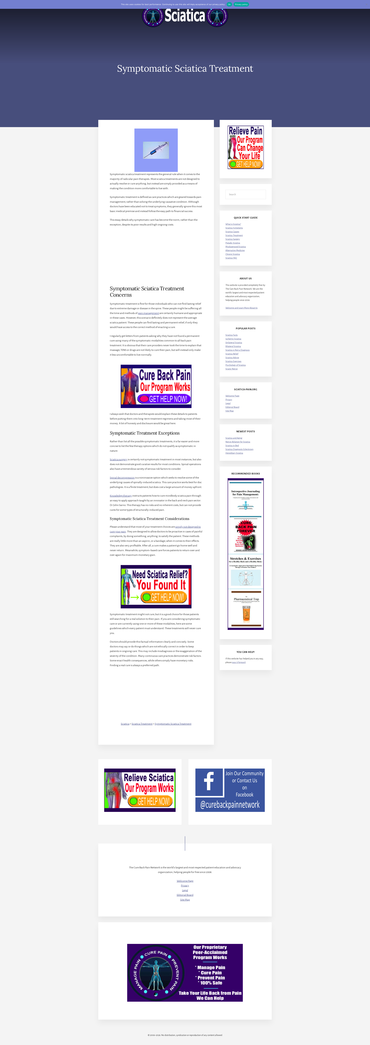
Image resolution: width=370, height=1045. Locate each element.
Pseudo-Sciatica (232, 243)
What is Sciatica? (233, 224)
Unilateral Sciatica (233, 342)
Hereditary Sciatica (234, 453)
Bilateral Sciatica (233, 346)
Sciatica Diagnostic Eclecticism (239, 449)
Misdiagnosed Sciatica (235, 247)
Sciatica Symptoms (234, 228)
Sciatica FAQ (231, 258)
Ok (229, 4)
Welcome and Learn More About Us (241, 308)
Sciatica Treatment (142, 723)
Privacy (228, 400)
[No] (366, 4)
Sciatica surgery (118, 459)
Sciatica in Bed (232, 445)
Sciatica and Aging (233, 438)
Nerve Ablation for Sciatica (237, 442)
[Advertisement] (156, 251)
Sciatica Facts (231, 335)
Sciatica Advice (232, 357)
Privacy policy (241, 4)
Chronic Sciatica (232, 254)
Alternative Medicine (235, 250)
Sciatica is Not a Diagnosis (237, 350)
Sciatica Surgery (232, 239)
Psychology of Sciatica (235, 365)
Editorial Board (232, 407)
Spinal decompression (122, 477)
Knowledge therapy (121, 495)
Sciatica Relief (231, 354)
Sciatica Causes (232, 232)
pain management (148, 313)
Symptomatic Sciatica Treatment (173, 723)
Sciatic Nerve (231, 369)
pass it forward (238, 662)
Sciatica (125, 723)
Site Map (229, 411)
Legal (228, 403)
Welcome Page (232, 396)
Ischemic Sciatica (233, 339)
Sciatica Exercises (233, 361)
